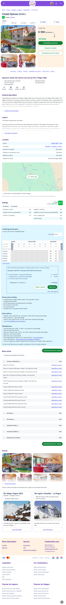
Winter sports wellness (8, 569)
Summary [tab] (5, 206)
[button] (32, 176)
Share (44, 22)
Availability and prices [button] (50, 43)
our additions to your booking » (17, 321)
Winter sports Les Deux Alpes (10, 598)
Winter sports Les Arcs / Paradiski (11, 591)
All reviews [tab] (14, 206)
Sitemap (47, 558)
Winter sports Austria (40, 569)
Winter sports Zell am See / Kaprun (12, 596)
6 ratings (12, 17)
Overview (13, 71)
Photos (52, 71)
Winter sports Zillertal (8, 593)
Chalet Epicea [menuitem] (34, 10)
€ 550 (41, 32)
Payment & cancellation (29, 550)
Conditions (35, 558)
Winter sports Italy (39, 574)
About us (4, 548)
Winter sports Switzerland (41, 572)
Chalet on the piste (7, 567)
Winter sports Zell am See (41, 591)
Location (19, 71)
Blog (3, 577)
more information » (38, 337)
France (8, 10)
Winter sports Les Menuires (42, 598)
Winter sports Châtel (40, 596)
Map (60, 143)
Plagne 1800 (26, 10)
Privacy (41, 558)
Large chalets (6, 574)
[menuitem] (4, 10)
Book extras (45, 71)
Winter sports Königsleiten (41, 588)
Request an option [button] (51, 48)
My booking (26, 545)
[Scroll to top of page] (62, 602)
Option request (40, 287)
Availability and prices (35, 71)
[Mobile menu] (3, 3)
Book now (52, 287)
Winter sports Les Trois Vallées (11, 588)
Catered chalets (6, 572)
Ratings (25, 71)
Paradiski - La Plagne (17, 10)
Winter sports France (40, 567)
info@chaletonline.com (51, 549)
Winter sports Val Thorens (41, 593)
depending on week (57, 365)
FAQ (24, 548)
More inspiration (6, 579)
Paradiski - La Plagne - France (53, 146)
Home (3, 10)
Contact (4, 545)
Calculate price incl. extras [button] (50, 53)
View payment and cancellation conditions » (28, 339)
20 (33, 65)
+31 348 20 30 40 (50, 551)
